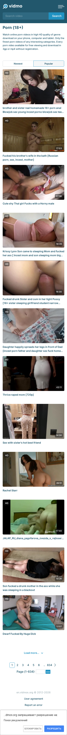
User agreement (33, 698)
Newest (18, 63)
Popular (48, 63)
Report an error (33, 704)
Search (56, 16)
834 (49, 665)
